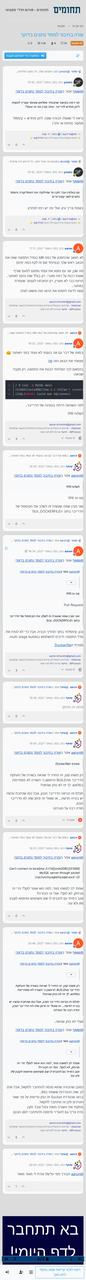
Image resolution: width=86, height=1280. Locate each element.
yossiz (68, 82)
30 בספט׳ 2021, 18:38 (43, 697)
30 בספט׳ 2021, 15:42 (42, 82)
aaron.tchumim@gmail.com (65, 301)
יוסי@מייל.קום (70, 134)
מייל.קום (38, 137)
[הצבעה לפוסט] (24, 144)
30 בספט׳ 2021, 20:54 (43, 1164)
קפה (44, 134)
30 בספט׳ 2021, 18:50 (43, 743)
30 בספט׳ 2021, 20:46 (42, 943)
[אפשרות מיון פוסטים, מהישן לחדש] (78, 55)
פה (50, 361)
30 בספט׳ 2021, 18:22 (42, 343)
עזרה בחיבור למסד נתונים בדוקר (39, 91)
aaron (68, 248)
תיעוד (64, 309)
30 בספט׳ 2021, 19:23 (43, 848)
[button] (31, 1272)
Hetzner (76, 305)
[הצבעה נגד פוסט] (9, 144)
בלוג (54, 134)
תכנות (75, 43)
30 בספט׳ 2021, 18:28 (43, 466)
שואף (74, 71)
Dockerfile (63, 645)
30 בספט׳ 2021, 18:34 (42, 551)
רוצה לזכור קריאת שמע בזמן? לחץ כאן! (59, 1272)
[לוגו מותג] (67, 10)
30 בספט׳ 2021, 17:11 (42, 248)
